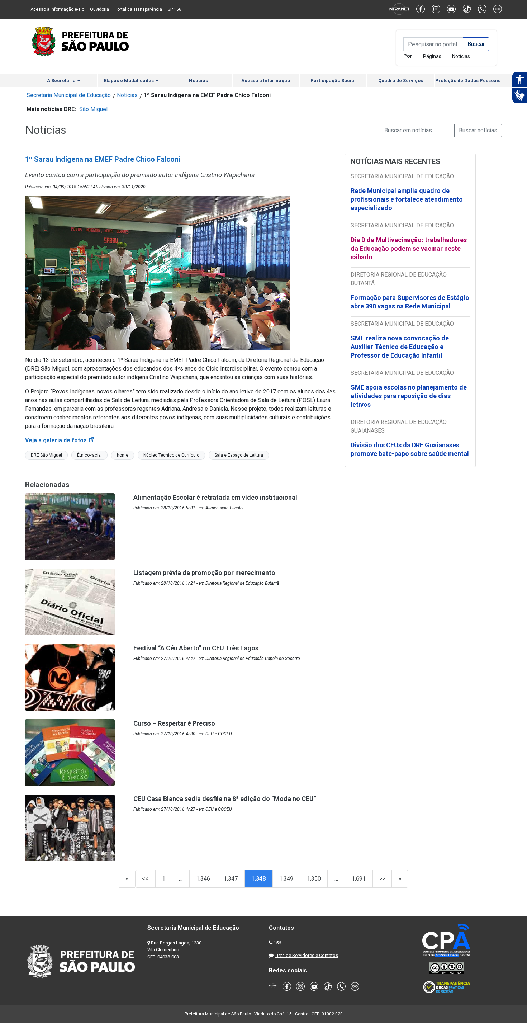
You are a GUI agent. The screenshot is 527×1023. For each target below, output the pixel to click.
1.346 (203, 878)
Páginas (432, 56)
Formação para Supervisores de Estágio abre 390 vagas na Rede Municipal (410, 302)
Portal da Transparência (138, 9)
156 (277, 943)
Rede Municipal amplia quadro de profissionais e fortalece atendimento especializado (407, 199)
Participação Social (333, 80)
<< (145, 878)
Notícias (461, 56)
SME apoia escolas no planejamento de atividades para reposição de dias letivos (409, 395)
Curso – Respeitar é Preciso (174, 723)
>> (382, 878)
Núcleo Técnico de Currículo (171, 455)
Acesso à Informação (265, 80)
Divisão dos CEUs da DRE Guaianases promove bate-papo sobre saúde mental (410, 449)
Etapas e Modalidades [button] (129, 80)
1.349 (286, 878)
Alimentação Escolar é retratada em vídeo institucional (215, 497)
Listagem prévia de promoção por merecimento (204, 572)
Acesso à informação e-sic (57, 9)
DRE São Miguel (46, 455)
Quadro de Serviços (400, 80)
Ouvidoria (99, 9)
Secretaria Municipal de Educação (69, 95)
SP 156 (174, 9)
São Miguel (93, 109)
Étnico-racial (89, 455)
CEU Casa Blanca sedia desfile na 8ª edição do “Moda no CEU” (224, 798)
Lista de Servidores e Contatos (306, 955)
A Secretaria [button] (62, 80)
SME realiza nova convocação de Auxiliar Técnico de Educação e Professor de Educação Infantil (400, 346)
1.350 (314, 878)
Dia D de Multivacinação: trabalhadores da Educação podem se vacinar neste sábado (409, 248)
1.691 (359, 878)
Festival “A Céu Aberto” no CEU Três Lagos (195, 648)
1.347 (231, 878)
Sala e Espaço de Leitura (238, 455)
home (122, 455)
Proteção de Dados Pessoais (467, 80)
